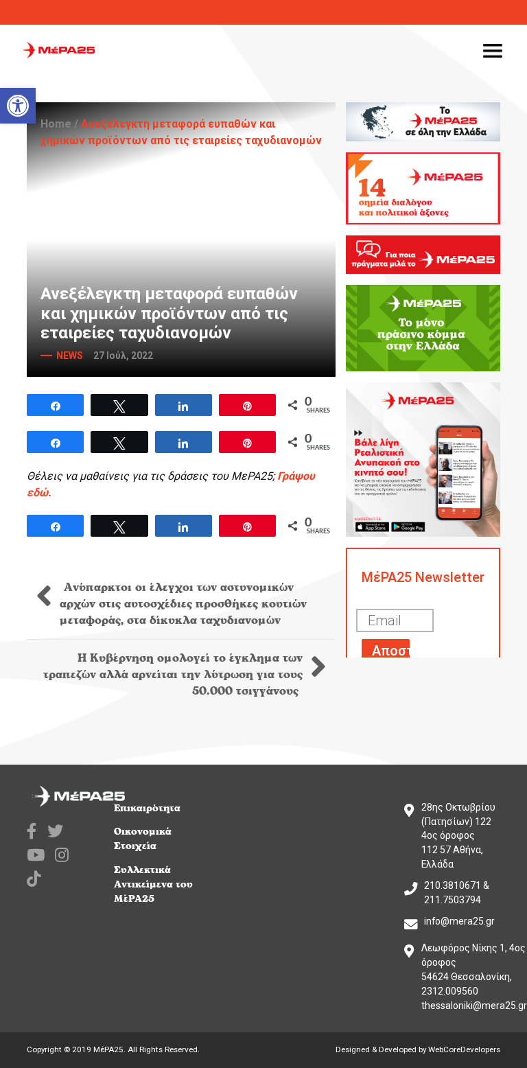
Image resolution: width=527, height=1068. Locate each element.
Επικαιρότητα (147, 808)
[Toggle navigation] (493, 50)
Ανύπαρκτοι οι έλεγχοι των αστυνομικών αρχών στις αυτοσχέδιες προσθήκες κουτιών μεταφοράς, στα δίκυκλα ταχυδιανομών (183, 604)
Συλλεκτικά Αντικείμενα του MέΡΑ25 (153, 884)
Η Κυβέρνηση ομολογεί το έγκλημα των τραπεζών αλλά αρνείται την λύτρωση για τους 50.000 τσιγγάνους (173, 674)
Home (55, 123)
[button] (18, 106)
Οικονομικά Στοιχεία (143, 838)
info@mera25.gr (459, 921)
